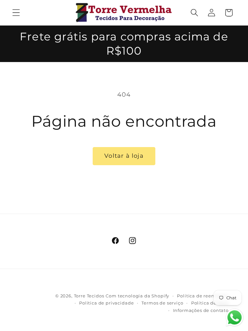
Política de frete (210, 302)
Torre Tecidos (89, 295)
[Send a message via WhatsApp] (234, 317)
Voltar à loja (124, 155)
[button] (16, 12)
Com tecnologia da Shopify (137, 295)
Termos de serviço (162, 302)
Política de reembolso (203, 295)
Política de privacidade (106, 302)
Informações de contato (201, 310)
